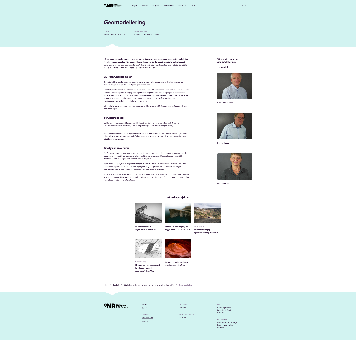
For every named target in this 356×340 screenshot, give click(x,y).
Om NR (193, 5)
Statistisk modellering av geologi (115, 34)
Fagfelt (134, 5)
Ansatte (144, 305)
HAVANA (173, 133)
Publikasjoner (169, 5)
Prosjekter (155, 5)
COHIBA (183, 133)
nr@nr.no (145, 321)
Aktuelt (180, 5)
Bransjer (145, 5)
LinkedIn (182, 308)
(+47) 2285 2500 (147, 318)
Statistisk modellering (151, 34)
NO (243, 5)
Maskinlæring (138, 34)
